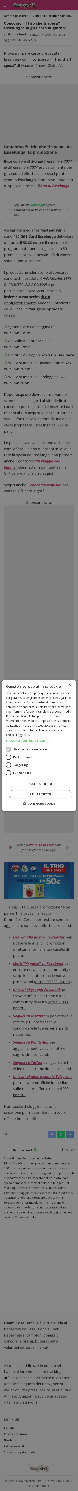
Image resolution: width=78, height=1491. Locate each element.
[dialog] (39, 745)
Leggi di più (23, 735)
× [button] (69, 684)
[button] (39, 741)
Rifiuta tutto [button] (40, 794)
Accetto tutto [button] (40, 784)
